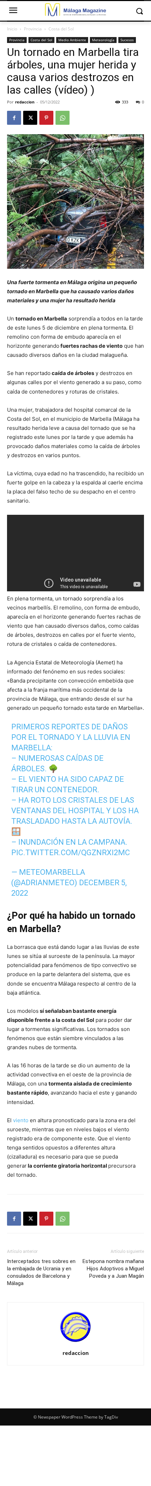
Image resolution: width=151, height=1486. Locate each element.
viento (20, 1120)
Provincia (33, 29)
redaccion (24, 101)
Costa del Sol (61, 29)
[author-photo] (75, 1343)
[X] (30, 118)
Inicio (12, 29)
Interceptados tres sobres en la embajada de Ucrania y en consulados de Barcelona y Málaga (41, 1272)
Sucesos (127, 39)
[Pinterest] (46, 118)
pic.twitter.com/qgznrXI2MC (70, 852)
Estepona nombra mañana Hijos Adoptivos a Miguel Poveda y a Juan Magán (113, 1268)
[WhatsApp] (62, 118)
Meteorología (103, 39)
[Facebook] (14, 118)
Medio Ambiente (72, 39)
